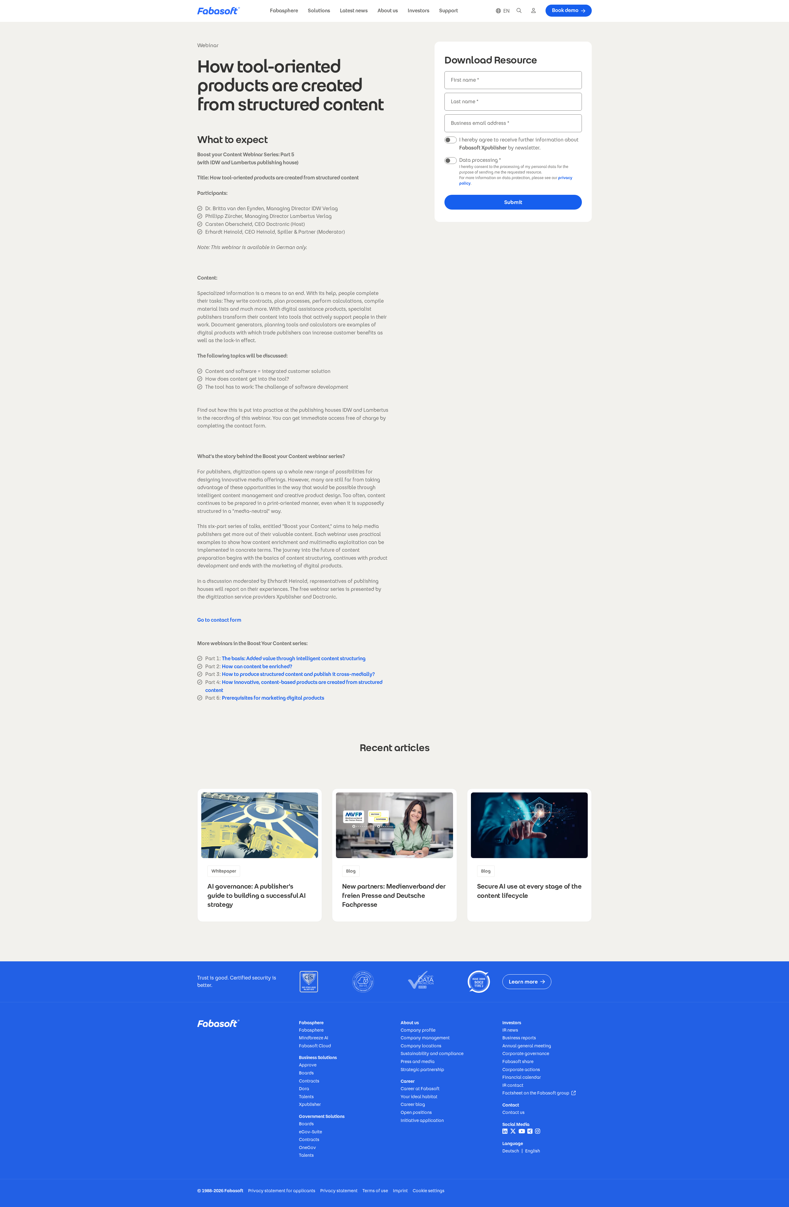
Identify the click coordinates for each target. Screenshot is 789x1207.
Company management (425, 1038)
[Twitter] (513, 1131)
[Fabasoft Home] (221, 11)
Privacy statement (339, 1190)
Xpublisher (310, 1104)
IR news (510, 1030)
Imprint (400, 1190)
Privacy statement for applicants (281, 1190)
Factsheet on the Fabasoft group (539, 1093)
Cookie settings (428, 1190)
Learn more (523, 981)
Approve (308, 1065)
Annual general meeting (526, 1046)
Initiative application (422, 1120)
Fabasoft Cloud (315, 1046)
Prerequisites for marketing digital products (273, 698)
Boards (306, 1073)
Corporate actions (521, 1069)
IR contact (512, 1085)
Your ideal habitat (419, 1096)
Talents (306, 1096)
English (532, 1151)
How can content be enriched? (257, 666)
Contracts (309, 1081)
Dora (304, 1088)
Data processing (478, 160)
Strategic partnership (422, 1069)
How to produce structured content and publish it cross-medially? (298, 674)
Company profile (418, 1030)
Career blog (413, 1104)
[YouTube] (521, 1131)
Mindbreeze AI (313, 1038)
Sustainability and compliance (432, 1053)
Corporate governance (525, 1053)
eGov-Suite (310, 1132)
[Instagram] (537, 1131)
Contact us (513, 1112)
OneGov (307, 1147)
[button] (284, 11)
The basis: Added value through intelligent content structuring (294, 658)
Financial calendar (521, 1077)
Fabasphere (311, 1030)
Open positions (416, 1112)
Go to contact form (219, 620)
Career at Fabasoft (420, 1088)
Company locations (421, 1046)
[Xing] (530, 1131)
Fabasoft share (517, 1061)
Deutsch (510, 1151)
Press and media (418, 1061)
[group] (259, 855)
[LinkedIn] (505, 1131)
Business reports (519, 1038)
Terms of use (375, 1190)
